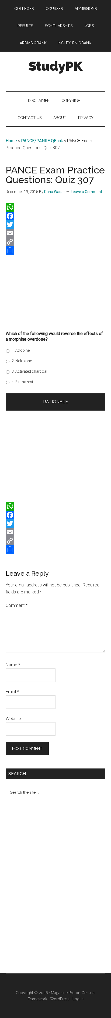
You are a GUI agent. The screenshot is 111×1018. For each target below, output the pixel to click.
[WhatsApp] (56, 207)
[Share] (56, 250)
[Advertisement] (55, 291)
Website (13, 718)
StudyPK (55, 66)
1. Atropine (21, 350)
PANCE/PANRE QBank (42, 140)
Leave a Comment (86, 192)
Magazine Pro (63, 993)
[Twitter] (56, 224)
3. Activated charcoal (29, 371)
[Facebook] (56, 216)
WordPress (60, 999)
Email (12, 691)
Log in (78, 999)
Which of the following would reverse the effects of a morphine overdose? (54, 336)
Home (11, 140)
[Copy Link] (56, 241)
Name (13, 664)
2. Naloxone (22, 361)
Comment (16, 605)
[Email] (56, 233)
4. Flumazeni (22, 382)
